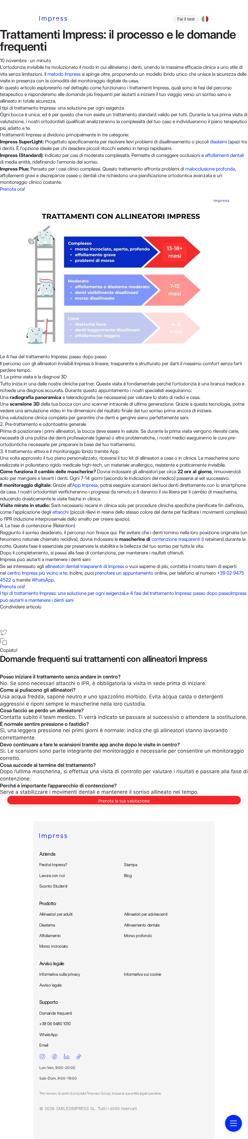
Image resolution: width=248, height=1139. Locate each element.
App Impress (85, 485)
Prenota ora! (12, 189)
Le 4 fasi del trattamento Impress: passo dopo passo (177, 593)
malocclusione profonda (210, 169)
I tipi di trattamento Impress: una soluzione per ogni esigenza (62, 593)
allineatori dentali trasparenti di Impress (84, 566)
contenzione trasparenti (176, 539)
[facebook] (3, 614)
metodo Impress (63, 74)
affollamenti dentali (224, 155)
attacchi (60, 512)
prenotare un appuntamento (124, 573)
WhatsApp (43, 580)
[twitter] (3, 632)
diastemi (218, 142)
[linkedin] (3, 623)
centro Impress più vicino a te (37, 573)
